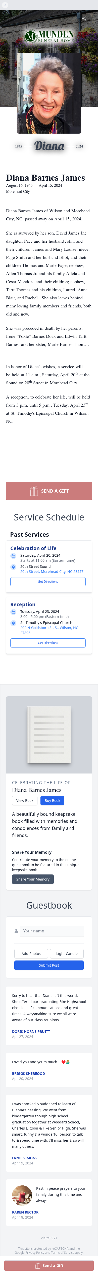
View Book (24, 800)
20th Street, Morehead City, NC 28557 (51, 571)
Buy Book (52, 800)
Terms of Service (62, 1252)
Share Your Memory (33, 879)
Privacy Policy (34, 1252)
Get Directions (48, 581)
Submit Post (49, 965)
